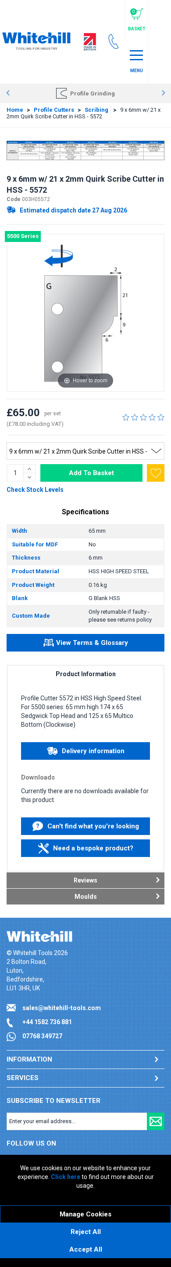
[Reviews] (143, 417)
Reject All (86, 1232)
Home (15, 109)
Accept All (85, 1249)
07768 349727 (42, 1036)
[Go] (155, 1121)
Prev (7, 93)
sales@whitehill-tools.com (61, 1007)
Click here (65, 1176)
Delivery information (93, 751)
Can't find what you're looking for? (93, 828)
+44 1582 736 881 (47, 1021)
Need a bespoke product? (93, 848)
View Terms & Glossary (92, 643)
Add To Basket (91, 473)
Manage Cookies (85, 1214)
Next (163, 93)
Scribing (97, 109)
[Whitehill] (36, 36)
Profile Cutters (54, 109)
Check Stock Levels (35, 489)
